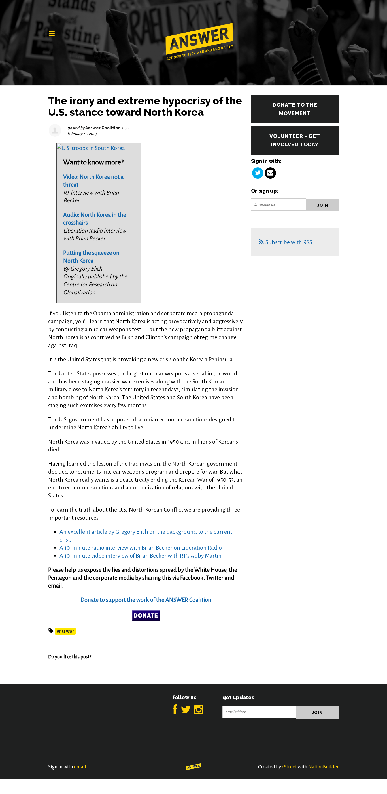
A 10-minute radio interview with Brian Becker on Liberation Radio (140, 547)
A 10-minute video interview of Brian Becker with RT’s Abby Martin (140, 555)
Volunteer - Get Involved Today (294, 140)
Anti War (65, 631)
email (80, 767)
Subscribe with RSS (288, 242)
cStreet (289, 767)
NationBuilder (323, 767)
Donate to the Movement (295, 109)
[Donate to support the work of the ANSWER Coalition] (146, 615)
